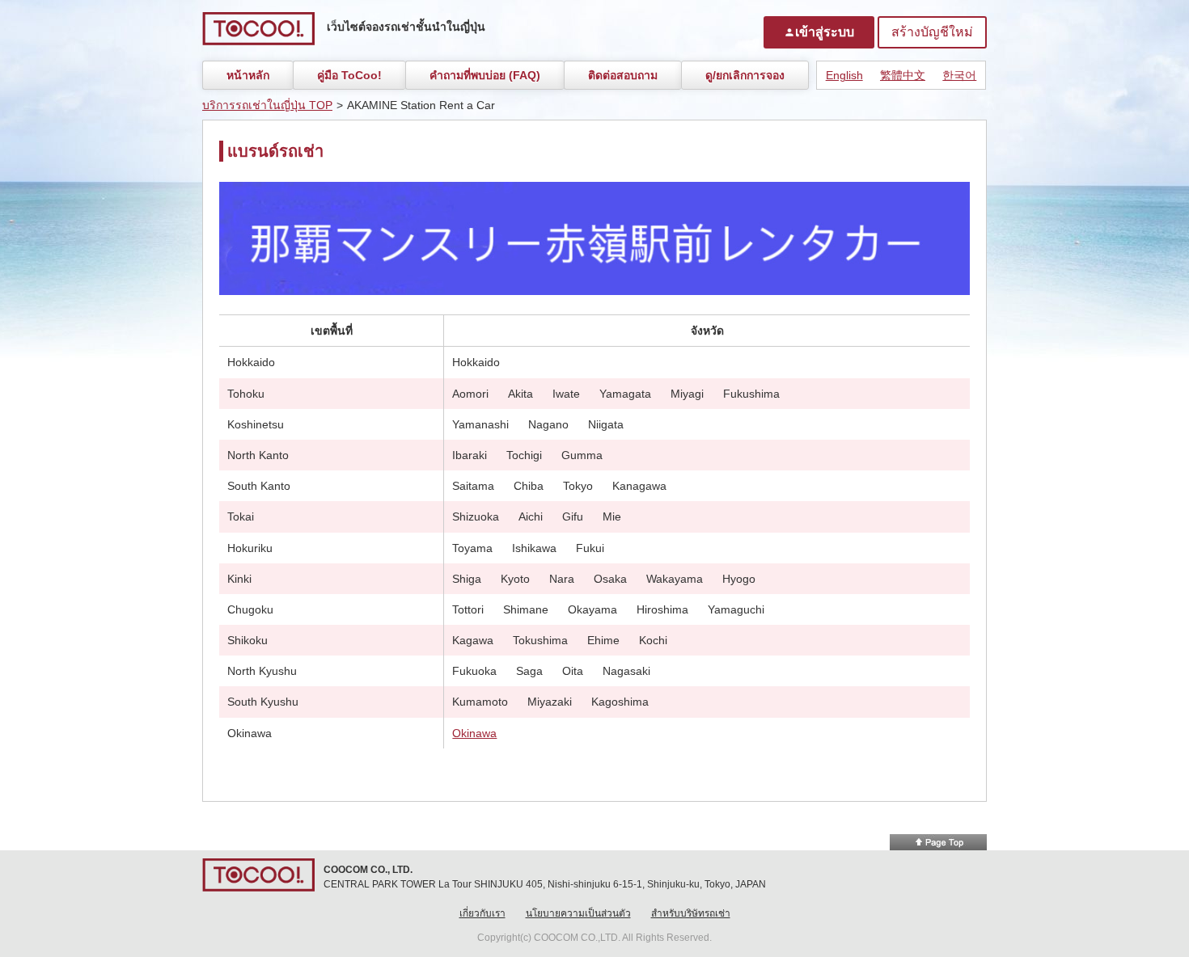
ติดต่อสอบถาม (623, 75)
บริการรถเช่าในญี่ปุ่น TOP (267, 105)
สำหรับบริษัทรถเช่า (690, 913)
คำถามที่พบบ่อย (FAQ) (484, 75)
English (844, 75)
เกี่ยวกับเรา (482, 913)
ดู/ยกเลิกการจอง (745, 75)
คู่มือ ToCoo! (349, 75)
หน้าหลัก (247, 75)
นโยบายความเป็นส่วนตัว (578, 913)
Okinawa (474, 733)
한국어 (959, 75)
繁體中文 (902, 75)
